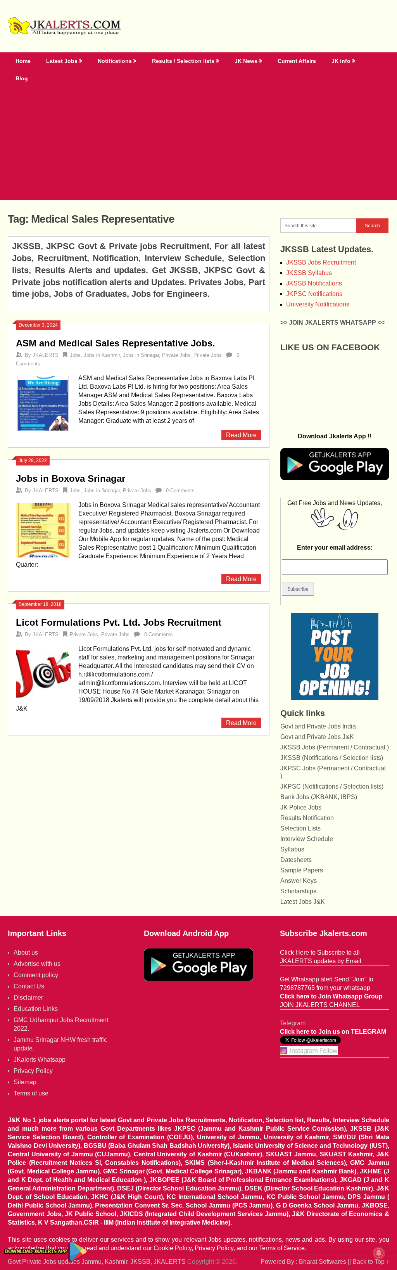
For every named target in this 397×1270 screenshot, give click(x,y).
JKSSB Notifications (314, 283)
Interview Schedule (306, 839)
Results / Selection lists (183, 61)
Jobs (75, 355)
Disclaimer (28, 997)
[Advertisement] (198, 141)
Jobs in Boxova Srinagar (70, 478)
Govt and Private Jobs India (318, 726)
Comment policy (36, 975)
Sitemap (25, 1082)
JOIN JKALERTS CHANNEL (320, 1005)
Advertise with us (37, 963)
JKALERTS (46, 355)
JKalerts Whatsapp (40, 1059)
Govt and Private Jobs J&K (317, 737)
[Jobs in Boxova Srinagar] (43, 529)
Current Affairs (297, 61)
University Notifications (317, 304)
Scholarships (298, 891)
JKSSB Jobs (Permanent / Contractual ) (334, 747)
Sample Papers (301, 870)
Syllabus (292, 849)
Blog (22, 78)
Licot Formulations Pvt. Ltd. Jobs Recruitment (118, 622)
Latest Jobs (62, 61)
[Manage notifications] (379, 1253)
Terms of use (31, 1093)
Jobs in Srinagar (141, 355)
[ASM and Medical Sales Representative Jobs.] (43, 402)
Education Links (36, 1008)
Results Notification (307, 818)
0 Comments (180, 490)
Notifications (115, 61)
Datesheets (296, 859)
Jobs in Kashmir (102, 355)
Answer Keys (298, 880)
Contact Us (29, 986)
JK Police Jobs (300, 807)
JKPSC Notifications (314, 294)
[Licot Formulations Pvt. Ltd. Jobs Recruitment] (43, 673)
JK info (340, 61)
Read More (241, 435)
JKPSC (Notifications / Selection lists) (331, 786)
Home (23, 61)
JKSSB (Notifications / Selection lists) (331, 757)
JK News (246, 61)
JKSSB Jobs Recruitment (321, 262)
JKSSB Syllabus (309, 273)
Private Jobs (176, 355)
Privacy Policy (33, 1071)
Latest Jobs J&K (302, 901)
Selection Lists (300, 828)
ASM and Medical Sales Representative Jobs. (115, 343)
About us (26, 952)
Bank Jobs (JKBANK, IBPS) (318, 797)
